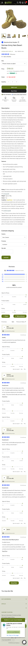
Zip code (3, 248)
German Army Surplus (7, 51)
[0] (25, 2)
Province (3, 241)
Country (3, 234)
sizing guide (6, 193)
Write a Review (22, 316)
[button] (8, 54)
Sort (13, 321)
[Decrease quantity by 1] (8, 81)
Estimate (6, 257)
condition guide (7, 210)
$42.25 (22, 71)
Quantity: (3, 81)
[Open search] (17, 2)
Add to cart (14, 87)
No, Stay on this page (13, 635)
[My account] (23, 2)
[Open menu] (2, 2)
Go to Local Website (13, 632)
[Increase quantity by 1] (16, 81)
